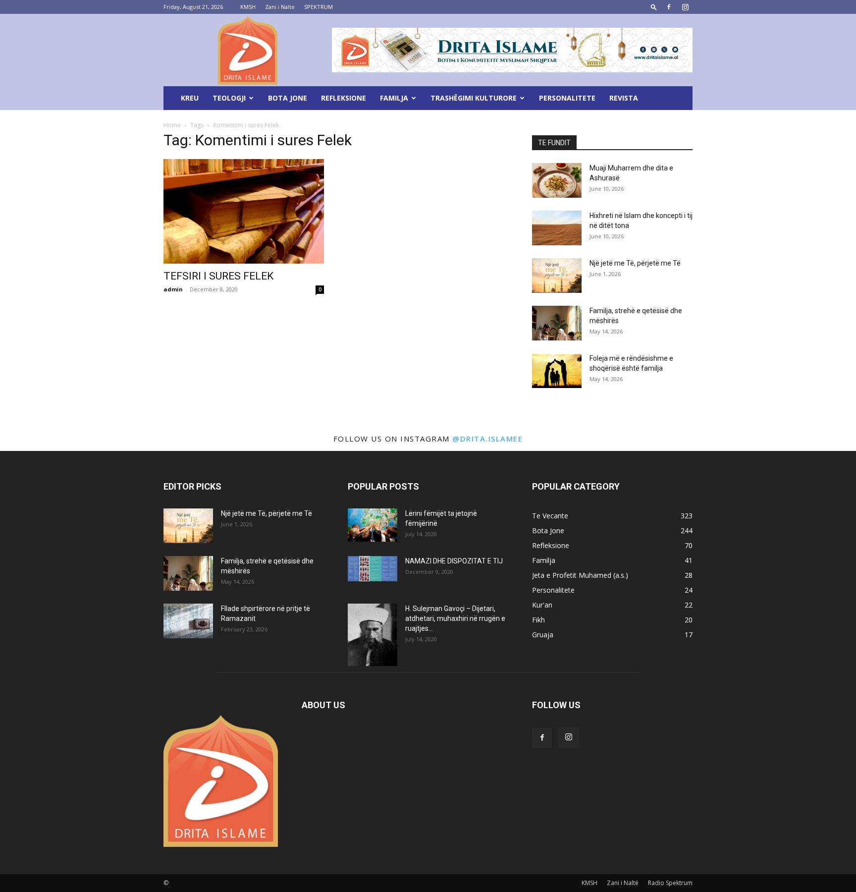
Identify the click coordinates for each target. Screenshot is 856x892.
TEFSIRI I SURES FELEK (218, 276)
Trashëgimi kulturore (473, 98)
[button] (653, 6)
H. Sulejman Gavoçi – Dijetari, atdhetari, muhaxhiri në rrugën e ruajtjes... (455, 618)
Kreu (190, 98)
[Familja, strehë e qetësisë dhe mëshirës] (557, 323)
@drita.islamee (487, 439)
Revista (623, 98)
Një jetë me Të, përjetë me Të (635, 263)
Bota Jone (287, 98)
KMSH (248, 6)
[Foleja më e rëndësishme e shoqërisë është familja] (557, 370)
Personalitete (567, 98)
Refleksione (343, 98)
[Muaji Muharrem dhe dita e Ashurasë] (557, 180)
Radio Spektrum (670, 883)
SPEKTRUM (318, 6)
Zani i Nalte (280, 6)
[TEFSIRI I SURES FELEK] (243, 211)
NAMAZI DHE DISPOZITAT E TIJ (454, 561)
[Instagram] (685, 7)
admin (173, 289)
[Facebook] (668, 7)
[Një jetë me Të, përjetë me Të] (557, 275)
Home (172, 125)
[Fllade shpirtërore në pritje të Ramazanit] (188, 621)
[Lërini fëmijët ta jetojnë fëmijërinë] (372, 525)
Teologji (229, 98)
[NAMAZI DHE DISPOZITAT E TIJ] (372, 568)
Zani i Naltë (623, 883)
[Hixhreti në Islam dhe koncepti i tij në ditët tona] (557, 228)
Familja (394, 98)
